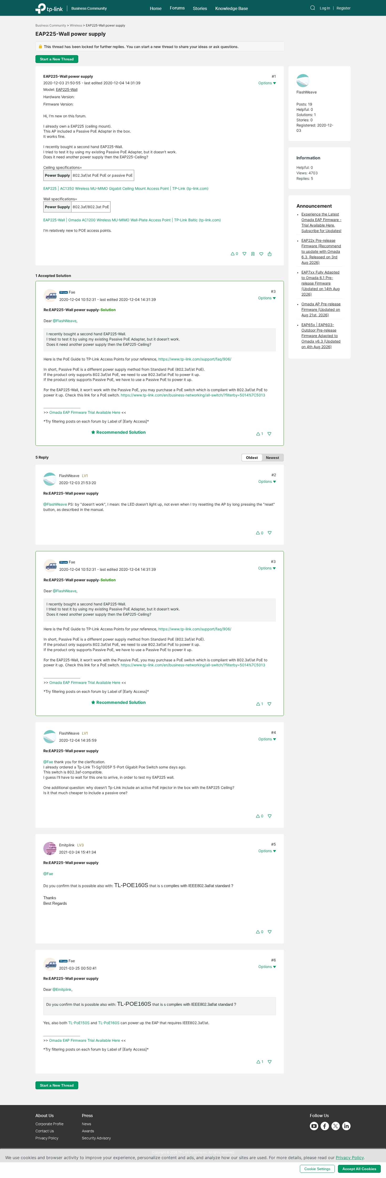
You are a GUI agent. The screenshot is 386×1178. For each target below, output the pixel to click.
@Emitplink (62, 989)
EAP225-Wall (66, 89)
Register (344, 8)
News (86, 1124)
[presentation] (50, 295)
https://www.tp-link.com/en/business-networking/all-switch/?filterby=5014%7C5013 (193, 395)
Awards (88, 1131)
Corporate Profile (49, 1124)
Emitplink (67, 845)
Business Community (50, 25)
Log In (325, 8)
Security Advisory (96, 1138)
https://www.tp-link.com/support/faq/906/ (194, 359)
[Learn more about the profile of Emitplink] (51, 848)
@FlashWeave (64, 320)
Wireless (76, 25)
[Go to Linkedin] (346, 1126)
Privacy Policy (46, 1138)
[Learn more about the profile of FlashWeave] (51, 479)
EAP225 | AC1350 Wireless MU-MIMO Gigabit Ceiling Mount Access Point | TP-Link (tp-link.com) (125, 188)
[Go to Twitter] (335, 1126)
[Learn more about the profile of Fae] (51, 295)
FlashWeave (69, 475)
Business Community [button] (89, 8)
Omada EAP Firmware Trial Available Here (84, 412)
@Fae (48, 762)
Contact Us (44, 1131)
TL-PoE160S (108, 1022)
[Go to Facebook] (325, 1126)
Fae (72, 292)
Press (87, 1115)
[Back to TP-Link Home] (49, 8)
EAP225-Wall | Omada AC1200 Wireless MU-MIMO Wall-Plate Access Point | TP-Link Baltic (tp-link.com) (132, 220)
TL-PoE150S (79, 1022)
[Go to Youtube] (314, 1126)
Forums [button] (177, 8)
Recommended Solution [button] (120, 432)
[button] (156, 8)
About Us (44, 1115)
